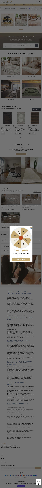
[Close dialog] (31, 228)
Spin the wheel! (21, 259)
